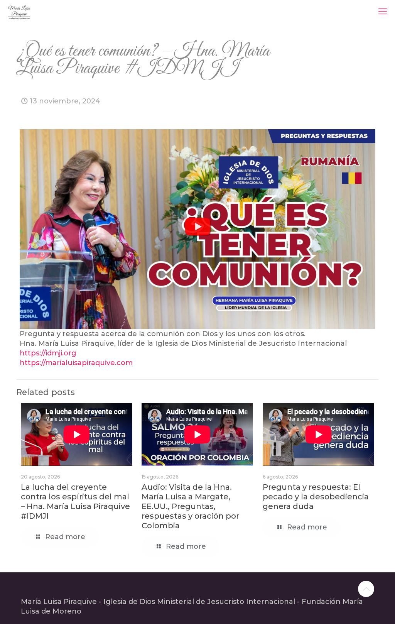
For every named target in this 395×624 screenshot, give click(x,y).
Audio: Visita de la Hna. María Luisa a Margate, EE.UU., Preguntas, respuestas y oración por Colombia (190, 506)
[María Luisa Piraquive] (19, 11)
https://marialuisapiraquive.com (76, 363)
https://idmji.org (48, 353)
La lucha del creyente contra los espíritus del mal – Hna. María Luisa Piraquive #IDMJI (75, 501)
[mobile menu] (382, 11)
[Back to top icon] (366, 589)
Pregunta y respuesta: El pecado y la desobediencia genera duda (316, 496)
